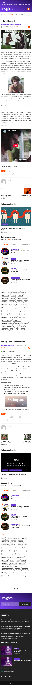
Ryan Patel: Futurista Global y (22, 661)
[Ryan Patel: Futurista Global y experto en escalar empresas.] (6, 661)
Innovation (4, 307)
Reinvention (22, 317)
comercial (20, 295)
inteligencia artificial (21, 307)
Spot (3, 326)
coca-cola (13, 295)
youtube (23, 329)
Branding (10, 292)
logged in (9, 239)
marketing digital (20, 311)
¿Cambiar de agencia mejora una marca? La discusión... (20, 261)
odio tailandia (26, 171)
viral (15, 174)
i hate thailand (17, 171)
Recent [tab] (6, 244)
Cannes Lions (5, 295)
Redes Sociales (13, 317)
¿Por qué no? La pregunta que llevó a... (20, 251)
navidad (12, 314)
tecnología (22, 326)
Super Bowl (10, 326)
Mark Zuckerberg (7, 417)
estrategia (12, 301)
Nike (18, 314)
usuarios (5, 420)
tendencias (5, 329)
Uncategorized (14, 249)
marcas (4, 311)
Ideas (12, 304)
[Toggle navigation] (28, 9)
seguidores (16, 417)
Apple (3, 292)
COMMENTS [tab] (26, 244)
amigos (9, 171)
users (22, 417)
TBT (16, 326)
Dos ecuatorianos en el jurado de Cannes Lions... (21, 280)
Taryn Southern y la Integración (20, 650)
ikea (17, 304)
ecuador (25, 298)
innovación (23, 304)
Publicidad (11, 14)
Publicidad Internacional (14, 24)
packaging (23, 314)
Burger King (17, 292)
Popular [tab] (16, 244)
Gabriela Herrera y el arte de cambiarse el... (19, 270)
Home (4, 14)
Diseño (19, 298)
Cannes (24, 292)
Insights (13, 258)
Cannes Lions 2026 (15, 278)
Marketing (24, 224)
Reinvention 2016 (6, 320)
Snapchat (17, 323)
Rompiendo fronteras (7, 323)
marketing (10, 311)
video (10, 174)
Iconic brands (5, 304)
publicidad (4, 317)
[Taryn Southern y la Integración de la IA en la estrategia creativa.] (6, 650)
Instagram (12, 307)
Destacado (12, 298)
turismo (4, 174)
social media (25, 323)
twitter (11, 329)
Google (25, 301)
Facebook (19, 301)
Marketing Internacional (7, 345)
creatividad (5, 298)
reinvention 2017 (17, 320)
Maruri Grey (5, 314)
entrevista (4, 301)
